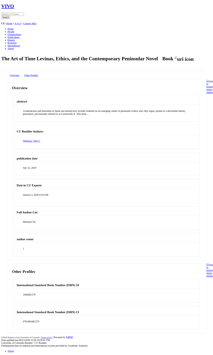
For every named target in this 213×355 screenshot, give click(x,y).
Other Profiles (31, 75)
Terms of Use (46, 337)
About (10, 48)
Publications (13, 37)
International (13, 45)
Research (12, 43)
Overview (15, 75)
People (10, 31)
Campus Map (29, 23)
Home (9, 23)
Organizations (14, 34)
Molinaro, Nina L (31, 141)
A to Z (18, 23)
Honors (11, 40)
